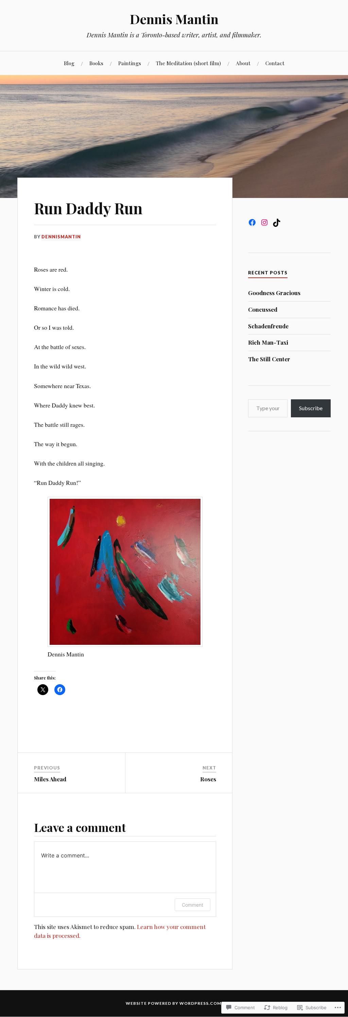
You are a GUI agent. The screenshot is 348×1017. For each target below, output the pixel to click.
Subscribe (311, 408)
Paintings (129, 63)
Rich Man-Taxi (268, 342)
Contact (274, 63)
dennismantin (61, 236)
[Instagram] (264, 222)
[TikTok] (277, 223)
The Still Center (269, 359)
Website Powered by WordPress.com (173, 1003)
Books (96, 63)
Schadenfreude (268, 326)
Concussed (262, 309)
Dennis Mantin (174, 19)
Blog (69, 63)
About (243, 63)
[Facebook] (252, 222)
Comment (192, 905)
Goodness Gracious (274, 292)
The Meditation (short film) (188, 63)
